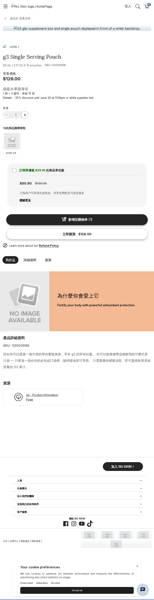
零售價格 (9, 74)
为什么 (10, 260)
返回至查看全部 (20, 18)
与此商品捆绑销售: (14, 128)
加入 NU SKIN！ (123, 467)
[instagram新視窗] (74, 523)
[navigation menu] (5, 6)
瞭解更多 (25, 200)
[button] (123, 466)
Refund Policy (49, 245)
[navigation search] (137, 6)
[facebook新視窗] (66, 523)
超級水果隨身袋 (15, 89)
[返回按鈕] (6, 18)
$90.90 (26, 183)
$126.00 (11, 78)
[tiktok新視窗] (90, 523)
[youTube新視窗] (82, 523)
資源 (48, 260)
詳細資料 (30, 260)
